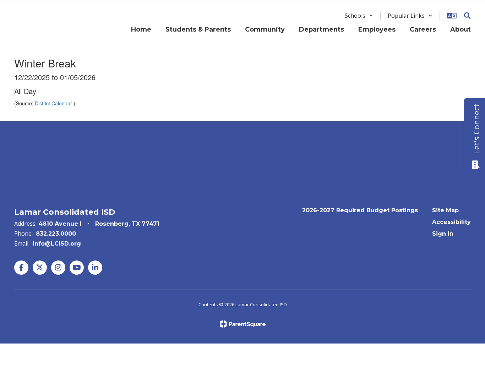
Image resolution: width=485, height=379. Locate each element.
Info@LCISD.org (57, 243)
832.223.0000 (56, 233)
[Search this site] (467, 15)
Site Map (445, 210)
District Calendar (54, 103)
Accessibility (451, 222)
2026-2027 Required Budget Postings (360, 210)
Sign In (442, 233)
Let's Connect (476, 129)
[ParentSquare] (242, 324)
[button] (359, 16)
